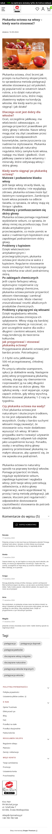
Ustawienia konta (10, 771)
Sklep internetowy (22, 831)
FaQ (4, 720)
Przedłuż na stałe (10, 724)
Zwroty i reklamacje (11, 752)
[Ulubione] (37, 9)
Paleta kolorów (9, 733)
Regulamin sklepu (10, 743)
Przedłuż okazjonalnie (11, 728)
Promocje (7, 767)
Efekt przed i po (9, 711)
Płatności (6, 748)
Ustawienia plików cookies (13, 696)
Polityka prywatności (11, 692)
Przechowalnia (9, 775)
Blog (4, 716)
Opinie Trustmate (10, 707)
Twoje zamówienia (10, 763)
